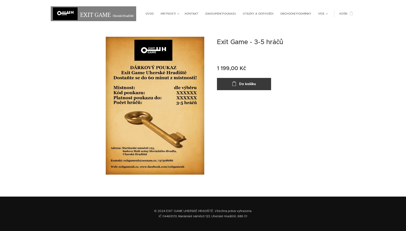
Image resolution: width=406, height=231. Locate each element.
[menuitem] (150, 13)
